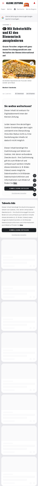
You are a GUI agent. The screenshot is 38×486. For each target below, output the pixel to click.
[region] (19, 9)
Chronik (6, 24)
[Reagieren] (34, 175)
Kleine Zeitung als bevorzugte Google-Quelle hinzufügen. (19, 18)
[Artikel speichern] (34, 185)
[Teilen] (34, 190)
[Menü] (3, 3)
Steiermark (20, 93)
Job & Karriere (30, 93)
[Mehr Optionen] (34, 194)
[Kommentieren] (34, 180)
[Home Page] (14, 3)
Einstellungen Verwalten (19, 193)
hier (15, 183)
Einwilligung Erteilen (19, 188)
